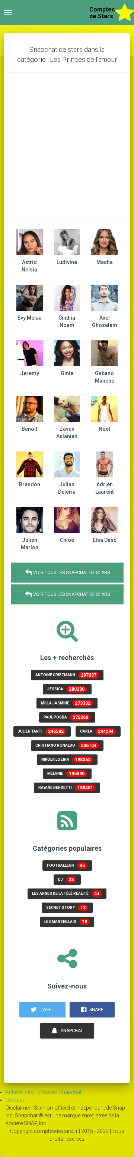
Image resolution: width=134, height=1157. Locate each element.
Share (95, 1009)
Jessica (65, 689)
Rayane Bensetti (65, 787)
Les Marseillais (65, 921)
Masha (104, 262)
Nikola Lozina (65, 759)
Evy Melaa (29, 318)
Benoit (29, 429)
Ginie (67, 373)
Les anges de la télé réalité (65, 893)
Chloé (67, 540)
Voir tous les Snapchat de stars (71, 572)
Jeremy (29, 373)
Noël (104, 429)
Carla (97, 731)
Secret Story (66, 907)
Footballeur (66, 865)
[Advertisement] (67, 147)
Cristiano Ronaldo (65, 745)
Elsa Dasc (105, 540)
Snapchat (71, 1030)
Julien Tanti (41, 731)
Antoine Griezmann (65, 675)
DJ (66, 879)
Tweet (46, 1009)
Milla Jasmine (65, 703)
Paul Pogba (66, 717)
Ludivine (67, 262)
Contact (15, 1100)
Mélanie (65, 773)
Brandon (29, 484)
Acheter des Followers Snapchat (44, 1092)
